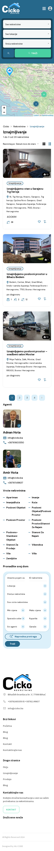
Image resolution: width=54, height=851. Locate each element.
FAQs (5, 767)
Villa (34, 553)
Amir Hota (10, 472)
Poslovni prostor (15, 520)
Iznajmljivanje (15, 183)
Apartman (12, 497)
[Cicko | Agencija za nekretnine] (11, 8)
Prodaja (7, 779)
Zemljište (11, 558)
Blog (5, 731)
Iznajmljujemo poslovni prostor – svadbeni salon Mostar (27, 353)
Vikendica (37, 544)
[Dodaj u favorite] (39, 221)
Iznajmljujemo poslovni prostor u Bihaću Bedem (27, 275)
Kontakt (7, 743)
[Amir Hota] (12, 459)
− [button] (4, 112)
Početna (7, 725)
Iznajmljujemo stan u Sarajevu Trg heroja (25, 190)
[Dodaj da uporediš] (44, 221)
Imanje (35, 497)
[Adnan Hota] (12, 418)
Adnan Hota (12, 432)
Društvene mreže (13, 817)
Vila (8, 553)
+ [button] (4, 108)
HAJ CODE (18, 846)
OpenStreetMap (47, 115)
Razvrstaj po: (9, 144)
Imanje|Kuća (13, 502)
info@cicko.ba (15, 437)
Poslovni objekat (16, 507)
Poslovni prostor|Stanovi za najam (41, 524)
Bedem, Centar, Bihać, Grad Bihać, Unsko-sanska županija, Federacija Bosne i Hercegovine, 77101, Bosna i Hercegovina (27, 286)
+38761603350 (16, 442)
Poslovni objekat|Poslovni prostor (41, 511)
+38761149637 (15, 482)
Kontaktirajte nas (12, 749)
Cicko (6, 126)
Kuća (34, 502)
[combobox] (27, 24)
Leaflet (36, 115)
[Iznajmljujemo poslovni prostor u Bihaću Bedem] (9, 71)
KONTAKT (11, 809)
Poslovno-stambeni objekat (12, 536)
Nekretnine (19, 126)
